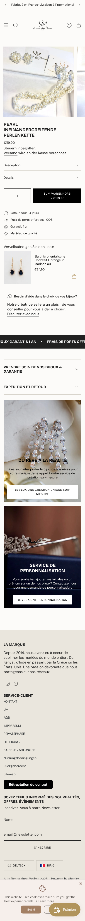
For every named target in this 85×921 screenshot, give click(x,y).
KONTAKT (10, 701)
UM (6, 710)
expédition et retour (25, 387)
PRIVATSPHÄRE (14, 734)
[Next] (79, 5)
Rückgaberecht (15, 766)
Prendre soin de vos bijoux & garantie (33, 369)
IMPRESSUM (12, 726)
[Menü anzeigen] (5, 25)
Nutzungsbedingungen (20, 758)
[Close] (81, 883)
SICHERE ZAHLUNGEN (20, 750)
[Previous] (6, 5)
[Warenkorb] (78, 25)
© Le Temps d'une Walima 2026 (26, 879)
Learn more (46, 901)
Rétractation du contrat (28, 784)
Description (12, 165)
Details (9, 178)
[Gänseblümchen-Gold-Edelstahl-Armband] (17, 267)
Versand (10, 153)
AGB (7, 718)
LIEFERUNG (12, 742)
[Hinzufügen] (74, 276)
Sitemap (10, 774)
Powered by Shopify (65, 879)
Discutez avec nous (23, 314)
